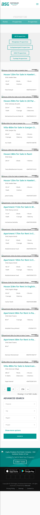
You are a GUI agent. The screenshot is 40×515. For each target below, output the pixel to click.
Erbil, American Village (12, 369)
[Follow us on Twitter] (13, 477)
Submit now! (20, 462)
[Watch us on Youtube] (32, 477)
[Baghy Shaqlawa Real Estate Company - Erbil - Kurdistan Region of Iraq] (10, 4)
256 (22, 389)
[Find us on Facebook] (8, 477)
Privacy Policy (10, 488)
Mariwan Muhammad (11, 355)
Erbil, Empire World (11, 236)
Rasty (10, 157)
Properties (17, 22)
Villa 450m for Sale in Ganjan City (20, 127)
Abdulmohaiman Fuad (12, 249)
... (17, 389)
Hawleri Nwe (12, 77)
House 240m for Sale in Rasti (18, 154)
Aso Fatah (8, 143)
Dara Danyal (9, 90)
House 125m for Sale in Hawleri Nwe (21, 74)
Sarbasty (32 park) (14, 104)
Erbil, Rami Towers (11, 316)
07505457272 (32, 328)
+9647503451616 (31, 381)
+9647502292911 (31, 90)
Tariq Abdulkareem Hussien (13, 169)
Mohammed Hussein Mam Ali (14, 116)
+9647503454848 (31, 302)
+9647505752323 (31, 169)
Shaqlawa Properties (20, 42)
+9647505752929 (31, 196)
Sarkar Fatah (9, 302)
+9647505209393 (31, 222)
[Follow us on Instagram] (18, 477)
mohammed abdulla (11, 222)
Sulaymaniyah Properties (20, 47)
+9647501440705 (31, 143)
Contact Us (30, 488)
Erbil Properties (20, 53)
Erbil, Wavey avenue (11, 210)
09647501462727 (31, 355)
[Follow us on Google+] (22, 477)
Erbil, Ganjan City (10, 130)
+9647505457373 (31, 249)
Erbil (6, 77)
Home (5, 22)
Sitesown (27, 485)
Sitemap (21, 488)
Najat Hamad (9, 381)
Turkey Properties (20, 58)
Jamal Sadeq (9, 196)
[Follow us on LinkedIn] (27, 477)
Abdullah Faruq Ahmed (12, 328)
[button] (20, 404)
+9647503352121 (31, 116)
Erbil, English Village (11, 289)
